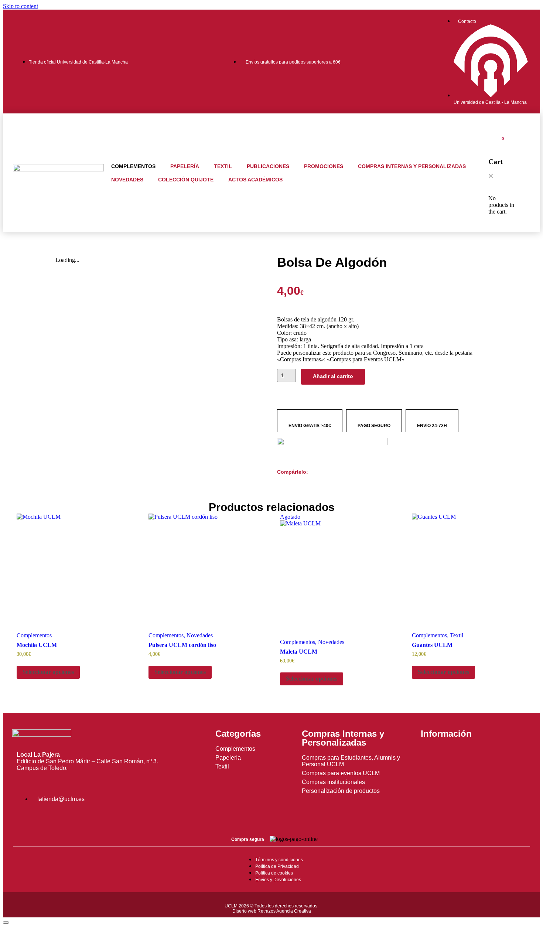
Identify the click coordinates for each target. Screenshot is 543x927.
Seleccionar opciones (48, 672)
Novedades (127, 180)
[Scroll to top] (6, 922)
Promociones (323, 166)
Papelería (184, 166)
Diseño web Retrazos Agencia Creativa (271, 911)
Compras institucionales (333, 782)
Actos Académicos (255, 180)
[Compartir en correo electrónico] (310, 480)
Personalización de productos (341, 791)
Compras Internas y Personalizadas (412, 166)
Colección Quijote (186, 180)
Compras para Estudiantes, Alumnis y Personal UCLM (351, 760)
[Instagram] (26, 817)
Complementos (133, 166)
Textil (223, 166)
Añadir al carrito (333, 376)
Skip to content (20, 6)
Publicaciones (268, 166)
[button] (490, 177)
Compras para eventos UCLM (341, 773)
